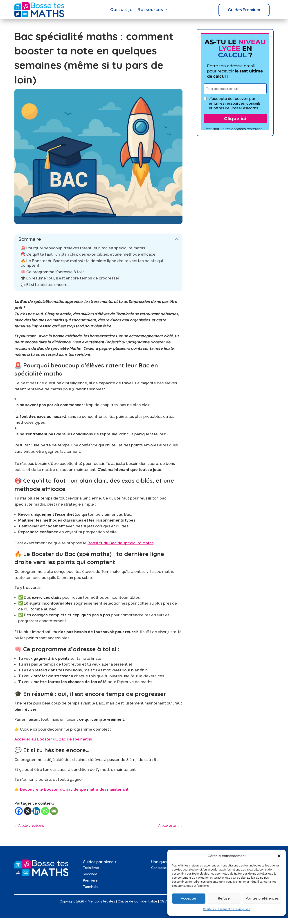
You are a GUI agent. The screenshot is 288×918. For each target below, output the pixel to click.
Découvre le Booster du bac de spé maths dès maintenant (74, 789)
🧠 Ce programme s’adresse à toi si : (54, 272)
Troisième (91, 868)
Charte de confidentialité (137, 901)
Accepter (188, 898)
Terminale (91, 887)
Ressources (150, 9)
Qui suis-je (121, 9)
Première (90, 880)
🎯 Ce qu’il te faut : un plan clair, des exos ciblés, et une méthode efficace (88, 254)
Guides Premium (244, 9)
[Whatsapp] (45, 811)
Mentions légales (101, 901)
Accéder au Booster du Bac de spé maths (53, 739)
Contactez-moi (163, 868)
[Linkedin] (36, 811)
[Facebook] (19, 811)
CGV (163, 901)
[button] (279, 856)
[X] (28, 811)
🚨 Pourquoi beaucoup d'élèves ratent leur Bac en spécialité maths (83, 248)
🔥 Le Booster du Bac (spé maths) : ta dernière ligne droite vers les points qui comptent (92, 263)
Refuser (224, 898)
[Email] (54, 811)
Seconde (90, 874)
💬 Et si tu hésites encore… (45, 284)
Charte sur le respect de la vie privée (226, 909)
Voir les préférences (262, 898)
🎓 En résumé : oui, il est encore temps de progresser (70, 278)
